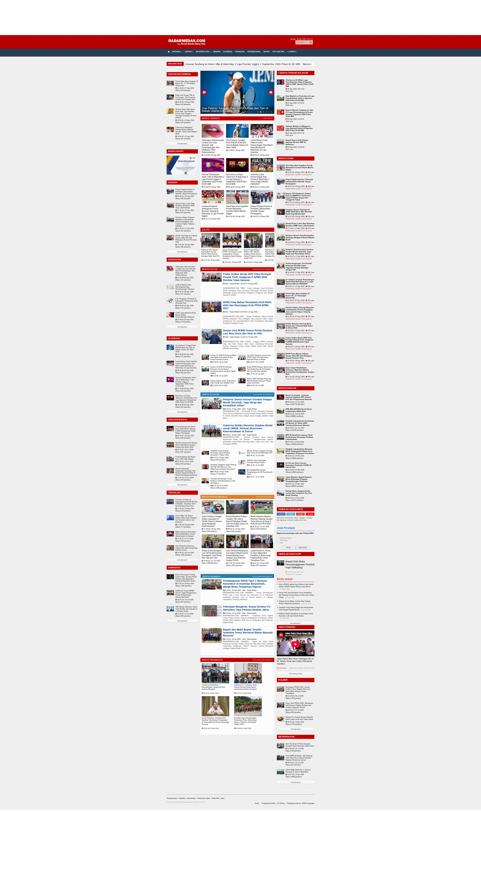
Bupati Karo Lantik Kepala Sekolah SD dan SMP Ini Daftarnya (297, 142)
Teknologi (240, 52)
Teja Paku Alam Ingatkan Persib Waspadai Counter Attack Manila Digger (299, 167)
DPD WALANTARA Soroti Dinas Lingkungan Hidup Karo (299, 410)
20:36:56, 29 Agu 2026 (232, 262)
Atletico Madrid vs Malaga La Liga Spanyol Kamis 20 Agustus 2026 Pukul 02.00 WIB (299, 128)
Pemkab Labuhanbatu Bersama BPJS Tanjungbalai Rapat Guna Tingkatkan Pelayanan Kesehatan (300, 451)
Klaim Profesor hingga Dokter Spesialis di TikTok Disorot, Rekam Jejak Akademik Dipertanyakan (212, 521)
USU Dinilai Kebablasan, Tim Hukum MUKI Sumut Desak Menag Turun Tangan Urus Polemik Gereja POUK (237, 555)
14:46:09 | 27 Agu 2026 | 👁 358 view (300, 272)
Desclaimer (191, 798)
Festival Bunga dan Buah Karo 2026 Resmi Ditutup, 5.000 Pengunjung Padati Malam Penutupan (185, 430)
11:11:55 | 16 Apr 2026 (210, 693)
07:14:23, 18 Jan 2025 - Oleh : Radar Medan (240, 639)
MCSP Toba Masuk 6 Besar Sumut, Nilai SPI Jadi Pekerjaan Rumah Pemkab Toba (186, 239)
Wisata (266, 52)
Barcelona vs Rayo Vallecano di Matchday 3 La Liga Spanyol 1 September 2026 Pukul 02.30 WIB (237, 179)
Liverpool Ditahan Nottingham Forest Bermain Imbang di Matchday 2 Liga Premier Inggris (213, 211)
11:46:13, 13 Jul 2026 (255, 455)
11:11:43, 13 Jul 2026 (255, 465)
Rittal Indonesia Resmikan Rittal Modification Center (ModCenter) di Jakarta (185, 534)
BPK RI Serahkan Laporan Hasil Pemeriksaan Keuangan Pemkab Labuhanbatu (299, 437)
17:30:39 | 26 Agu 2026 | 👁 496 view (300, 361)
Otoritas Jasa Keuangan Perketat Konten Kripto (256, 461)
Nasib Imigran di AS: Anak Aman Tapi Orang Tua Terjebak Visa (223, 382)
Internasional (254, 52)
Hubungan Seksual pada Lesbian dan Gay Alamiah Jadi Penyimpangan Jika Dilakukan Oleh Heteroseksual (185, 271)
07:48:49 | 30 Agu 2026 (211, 187)
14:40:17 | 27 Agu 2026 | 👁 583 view (300, 286)
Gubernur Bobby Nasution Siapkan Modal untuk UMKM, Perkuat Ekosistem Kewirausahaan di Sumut (247, 428)
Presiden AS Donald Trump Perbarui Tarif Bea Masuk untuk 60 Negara (222, 481)
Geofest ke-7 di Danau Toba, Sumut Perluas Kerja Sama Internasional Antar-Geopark (245, 687)
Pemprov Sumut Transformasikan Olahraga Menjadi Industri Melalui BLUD (300, 237)
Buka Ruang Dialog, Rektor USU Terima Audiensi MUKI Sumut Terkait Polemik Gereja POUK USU (253, 254)
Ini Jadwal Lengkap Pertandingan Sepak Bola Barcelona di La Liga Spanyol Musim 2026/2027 (300, 282)
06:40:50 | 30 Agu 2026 (235, 187)
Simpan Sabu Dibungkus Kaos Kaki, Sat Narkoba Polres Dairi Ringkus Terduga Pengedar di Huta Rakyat (185, 113)
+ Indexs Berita (268, 118)
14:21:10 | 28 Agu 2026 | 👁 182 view (300, 202)
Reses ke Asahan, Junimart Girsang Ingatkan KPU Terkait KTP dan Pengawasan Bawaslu (299, 397)
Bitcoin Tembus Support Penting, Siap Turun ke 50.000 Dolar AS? (260, 452)
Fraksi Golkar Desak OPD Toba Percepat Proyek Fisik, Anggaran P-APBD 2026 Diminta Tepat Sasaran (247, 277)
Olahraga (227, 52)
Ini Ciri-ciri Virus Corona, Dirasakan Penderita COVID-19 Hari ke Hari (298, 465)
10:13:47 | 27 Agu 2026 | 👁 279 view (300, 330)
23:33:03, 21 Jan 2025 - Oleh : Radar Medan (240, 613)
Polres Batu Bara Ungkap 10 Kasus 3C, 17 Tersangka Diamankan (186, 83)
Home (257, 803)
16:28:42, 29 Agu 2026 (253, 262)
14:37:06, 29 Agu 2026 (210, 260)
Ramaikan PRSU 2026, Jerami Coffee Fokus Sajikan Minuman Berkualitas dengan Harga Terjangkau (298, 690)
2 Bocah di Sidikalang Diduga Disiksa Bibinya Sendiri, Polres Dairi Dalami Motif (186, 130)
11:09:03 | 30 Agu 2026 (235, 150)
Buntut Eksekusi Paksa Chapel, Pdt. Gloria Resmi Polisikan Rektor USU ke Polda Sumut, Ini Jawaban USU (237, 521)
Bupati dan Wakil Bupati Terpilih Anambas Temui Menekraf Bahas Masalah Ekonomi (248, 632)
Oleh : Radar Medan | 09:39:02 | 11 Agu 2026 (240, 312)
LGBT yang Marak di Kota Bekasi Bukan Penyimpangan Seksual (185, 315)
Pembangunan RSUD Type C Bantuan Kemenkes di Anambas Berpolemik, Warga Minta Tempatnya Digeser (245, 583)
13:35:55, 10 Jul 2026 (219, 362)
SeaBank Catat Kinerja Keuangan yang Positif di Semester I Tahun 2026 (220, 453)
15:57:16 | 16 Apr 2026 (242, 693)
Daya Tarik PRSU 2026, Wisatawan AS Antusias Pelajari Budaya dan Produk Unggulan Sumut (299, 705)
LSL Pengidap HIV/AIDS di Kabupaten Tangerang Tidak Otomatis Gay (186, 301)
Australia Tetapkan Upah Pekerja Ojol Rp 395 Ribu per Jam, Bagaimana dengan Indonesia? (223, 467)
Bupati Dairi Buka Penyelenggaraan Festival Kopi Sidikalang (300, 564)
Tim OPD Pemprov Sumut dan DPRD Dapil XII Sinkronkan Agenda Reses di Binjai (259, 357)
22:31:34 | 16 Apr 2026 (210, 728)
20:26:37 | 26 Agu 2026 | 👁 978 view (300, 347)
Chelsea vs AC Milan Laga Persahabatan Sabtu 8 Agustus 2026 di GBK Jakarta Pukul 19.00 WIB (299, 83)
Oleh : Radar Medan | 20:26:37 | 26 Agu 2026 (240, 284)
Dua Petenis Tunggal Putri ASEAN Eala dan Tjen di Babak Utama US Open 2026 (235, 109)
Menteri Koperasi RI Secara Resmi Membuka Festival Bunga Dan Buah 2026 (186, 445)
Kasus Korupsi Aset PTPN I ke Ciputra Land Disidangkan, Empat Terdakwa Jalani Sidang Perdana (232, 254)
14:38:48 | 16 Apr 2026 (242, 728)
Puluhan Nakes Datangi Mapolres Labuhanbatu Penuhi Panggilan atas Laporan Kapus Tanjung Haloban (184, 221)
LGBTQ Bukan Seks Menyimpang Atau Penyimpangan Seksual (184, 287)
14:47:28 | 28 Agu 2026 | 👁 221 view (300, 216)
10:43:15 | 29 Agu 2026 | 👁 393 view (300, 186)
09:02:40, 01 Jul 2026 (255, 385)
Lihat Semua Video (295, 674)
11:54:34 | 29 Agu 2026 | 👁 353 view (300, 172)
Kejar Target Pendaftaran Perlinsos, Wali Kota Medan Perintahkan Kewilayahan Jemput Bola (300, 371)
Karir (222, 798)
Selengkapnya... (295, 623)
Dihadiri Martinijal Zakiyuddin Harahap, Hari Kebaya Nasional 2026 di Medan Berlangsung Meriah (186, 472)
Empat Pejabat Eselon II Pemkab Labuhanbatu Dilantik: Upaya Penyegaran (186, 191)
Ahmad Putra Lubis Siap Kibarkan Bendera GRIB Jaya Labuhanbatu (185, 205)
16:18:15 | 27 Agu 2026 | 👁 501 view (300, 256)
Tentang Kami (172, 798)
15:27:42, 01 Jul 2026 (255, 374)
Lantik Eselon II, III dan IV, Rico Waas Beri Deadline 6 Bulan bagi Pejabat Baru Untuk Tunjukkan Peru (261, 555)
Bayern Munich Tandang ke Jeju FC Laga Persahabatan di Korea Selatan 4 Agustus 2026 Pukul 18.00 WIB (299, 113)
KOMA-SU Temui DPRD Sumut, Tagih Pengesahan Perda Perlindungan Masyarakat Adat (185, 594)
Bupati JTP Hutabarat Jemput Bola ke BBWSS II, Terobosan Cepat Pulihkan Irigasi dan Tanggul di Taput (298, 196)
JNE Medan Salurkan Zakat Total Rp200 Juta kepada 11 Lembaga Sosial (186, 609)
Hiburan (216, 52)
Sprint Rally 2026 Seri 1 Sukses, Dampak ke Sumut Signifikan (298, 771)
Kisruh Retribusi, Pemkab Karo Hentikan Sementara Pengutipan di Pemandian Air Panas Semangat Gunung (215, 721)
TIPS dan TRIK (278, 52)
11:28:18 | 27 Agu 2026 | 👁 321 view (300, 316)
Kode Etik (215, 798)
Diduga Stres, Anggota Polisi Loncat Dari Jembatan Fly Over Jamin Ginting (299, 493)
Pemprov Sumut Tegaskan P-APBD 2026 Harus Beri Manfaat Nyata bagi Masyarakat (299, 212)
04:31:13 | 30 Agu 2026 (211, 219)
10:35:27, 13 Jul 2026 (255, 477)
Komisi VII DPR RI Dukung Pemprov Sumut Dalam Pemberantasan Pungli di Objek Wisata (222, 370)
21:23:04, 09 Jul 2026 (219, 385)
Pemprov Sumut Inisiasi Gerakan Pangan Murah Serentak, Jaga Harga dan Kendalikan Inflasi (247, 402)
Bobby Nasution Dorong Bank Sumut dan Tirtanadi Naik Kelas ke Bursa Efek (299, 326)
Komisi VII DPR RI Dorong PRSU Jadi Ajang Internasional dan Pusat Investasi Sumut (223, 357)
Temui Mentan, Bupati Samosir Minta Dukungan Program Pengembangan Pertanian (299, 479)
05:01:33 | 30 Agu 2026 (260, 187)
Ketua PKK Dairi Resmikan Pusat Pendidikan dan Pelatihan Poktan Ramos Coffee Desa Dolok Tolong (296, 595)
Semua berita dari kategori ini (263, 269)
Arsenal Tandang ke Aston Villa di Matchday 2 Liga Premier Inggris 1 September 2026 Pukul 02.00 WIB (213, 179)
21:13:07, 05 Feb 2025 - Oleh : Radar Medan (240, 590)
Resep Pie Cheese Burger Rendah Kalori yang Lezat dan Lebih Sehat (299, 718)
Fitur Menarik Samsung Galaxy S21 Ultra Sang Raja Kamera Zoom (186, 548)
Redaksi (182, 798)
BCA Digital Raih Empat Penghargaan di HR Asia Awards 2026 (260, 472)
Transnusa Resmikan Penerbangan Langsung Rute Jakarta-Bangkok (213, 687)
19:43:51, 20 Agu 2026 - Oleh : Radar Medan (240, 435)
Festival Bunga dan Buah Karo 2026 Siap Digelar (185, 458)
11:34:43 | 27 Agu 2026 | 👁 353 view (300, 300)
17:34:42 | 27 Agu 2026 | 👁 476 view (300, 228)
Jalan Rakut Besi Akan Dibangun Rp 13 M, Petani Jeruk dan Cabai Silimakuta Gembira (295, 661)
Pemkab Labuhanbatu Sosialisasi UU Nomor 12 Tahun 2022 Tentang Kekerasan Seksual (300, 423)
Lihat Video (281, 668)
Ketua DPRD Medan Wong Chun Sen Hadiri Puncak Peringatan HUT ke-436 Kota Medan (260, 369)
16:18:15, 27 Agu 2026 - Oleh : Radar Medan (240, 409)
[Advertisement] (240, 17)
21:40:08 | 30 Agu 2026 (211, 155)
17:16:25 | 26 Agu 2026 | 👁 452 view (300, 377)
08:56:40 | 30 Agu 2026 (260, 155)
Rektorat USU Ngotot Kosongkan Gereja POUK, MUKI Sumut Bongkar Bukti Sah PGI (210, 253)
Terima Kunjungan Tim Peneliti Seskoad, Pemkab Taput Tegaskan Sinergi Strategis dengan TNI (299, 266)
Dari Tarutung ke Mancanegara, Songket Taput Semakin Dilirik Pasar (300, 745)
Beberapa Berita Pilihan (264, 497)
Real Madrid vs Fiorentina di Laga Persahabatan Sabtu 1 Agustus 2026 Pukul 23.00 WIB (300, 98)
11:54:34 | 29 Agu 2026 (235, 216)
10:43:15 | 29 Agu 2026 (260, 216)
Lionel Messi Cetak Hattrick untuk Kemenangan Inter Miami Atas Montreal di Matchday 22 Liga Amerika (186, 364)
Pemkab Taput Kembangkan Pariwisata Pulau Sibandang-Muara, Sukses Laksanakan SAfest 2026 (245, 721)
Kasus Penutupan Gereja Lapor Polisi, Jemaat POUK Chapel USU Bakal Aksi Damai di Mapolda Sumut (186, 578)
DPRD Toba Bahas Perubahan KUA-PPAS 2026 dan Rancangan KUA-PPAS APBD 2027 (247, 305)
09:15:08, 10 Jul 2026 (219, 376)
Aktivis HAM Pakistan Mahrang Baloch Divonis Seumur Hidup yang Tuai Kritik (259, 381)
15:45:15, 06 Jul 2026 (255, 362)
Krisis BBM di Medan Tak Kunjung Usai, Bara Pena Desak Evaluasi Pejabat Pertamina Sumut (299, 758)
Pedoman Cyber (203, 798)
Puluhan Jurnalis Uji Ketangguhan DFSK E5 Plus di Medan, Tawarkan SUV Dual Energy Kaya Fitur (186, 503)
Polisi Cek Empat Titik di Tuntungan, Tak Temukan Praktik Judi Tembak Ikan (185, 97)
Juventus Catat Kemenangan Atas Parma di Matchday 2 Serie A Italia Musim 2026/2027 (260, 179)
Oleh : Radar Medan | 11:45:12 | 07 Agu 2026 (240, 337)
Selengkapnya (182, 143)
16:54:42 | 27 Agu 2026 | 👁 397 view (300, 242)
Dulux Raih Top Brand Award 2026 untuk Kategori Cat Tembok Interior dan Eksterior (186, 519)
